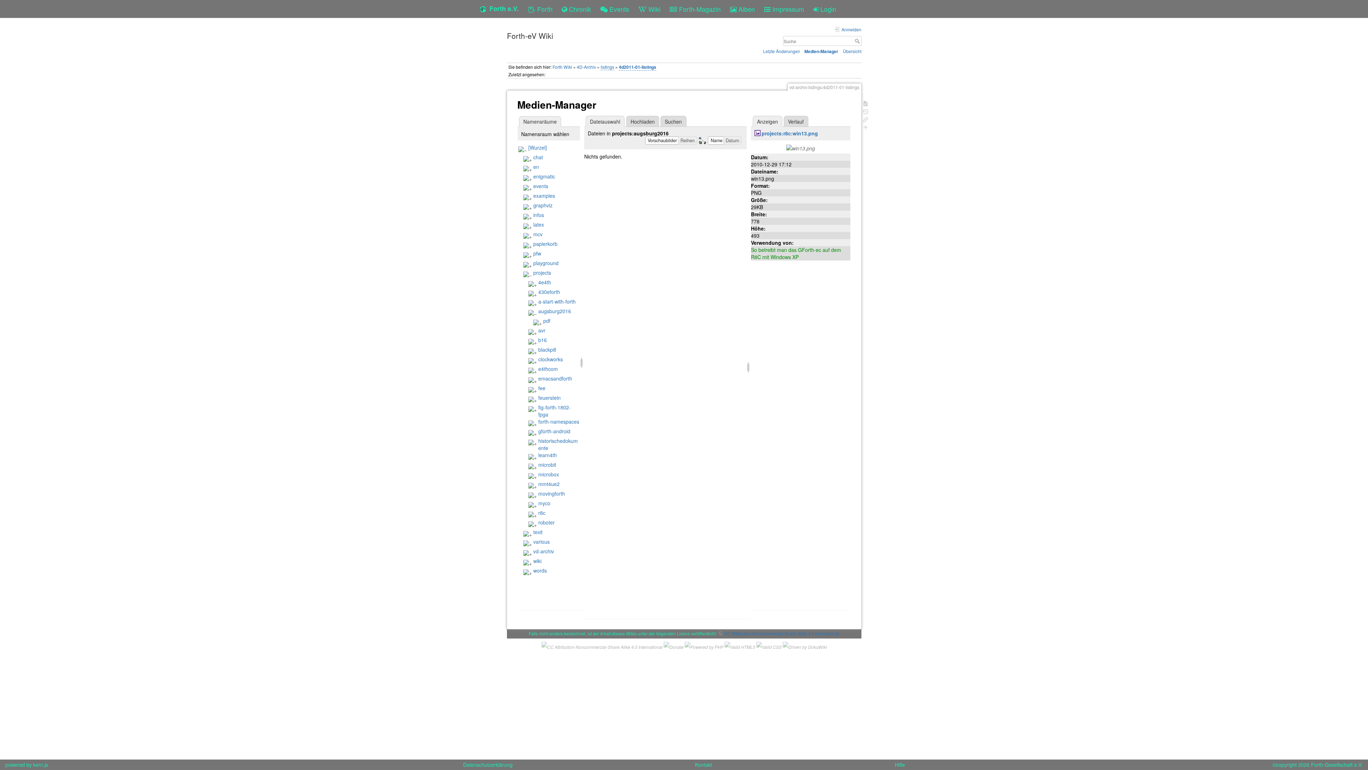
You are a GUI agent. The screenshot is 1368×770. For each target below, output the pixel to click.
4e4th (544, 282)
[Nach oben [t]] (865, 127)
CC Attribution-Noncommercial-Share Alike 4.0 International (781, 633)
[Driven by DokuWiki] (805, 646)
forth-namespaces (558, 421)
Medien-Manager (821, 51)
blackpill (547, 349)
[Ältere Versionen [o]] (865, 111)
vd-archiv (543, 551)
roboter (546, 522)
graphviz (543, 205)
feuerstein (549, 397)
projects (542, 272)
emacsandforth (555, 378)
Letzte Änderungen (781, 51)
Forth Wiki (562, 67)
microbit (547, 464)
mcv (538, 234)
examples (544, 195)
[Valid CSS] (769, 646)
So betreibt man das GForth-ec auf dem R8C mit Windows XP (796, 253)
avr (541, 330)
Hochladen (643, 121)
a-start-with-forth (557, 301)
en (536, 166)
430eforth (549, 291)
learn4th (547, 455)
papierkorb (545, 243)
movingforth (551, 493)
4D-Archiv (586, 67)
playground (546, 263)
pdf (546, 320)
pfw (537, 253)
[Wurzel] (537, 147)
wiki (537, 560)
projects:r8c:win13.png (790, 133)
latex (538, 224)
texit (538, 532)
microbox (548, 474)
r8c (541, 512)
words (540, 570)
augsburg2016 (554, 311)
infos (538, 214)
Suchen (673, 121)
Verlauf (796, 121)
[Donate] (674, 646)
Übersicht (852, 51)
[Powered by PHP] (704, 646)
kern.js (40, 764)
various (541, 541)
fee (541, 388)
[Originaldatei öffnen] (800, 147)
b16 (542, 339)
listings (607, 67)
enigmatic (544, 176)
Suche (858, 40)
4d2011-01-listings (637, 67)
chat (538, 157)
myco (544, 503)
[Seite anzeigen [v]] (865, 103)
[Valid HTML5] (740, 646)
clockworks (550, 359)
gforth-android (554, 431)
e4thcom (548, 368)
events (540, 186)
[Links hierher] (865, 119)
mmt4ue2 (549, 483)
